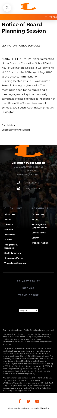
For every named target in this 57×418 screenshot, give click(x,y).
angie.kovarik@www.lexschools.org (24, 369)
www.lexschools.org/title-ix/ (23, 374)
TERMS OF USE (28, 295)
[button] (7, 8)
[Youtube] (37, 401)
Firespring (44, 408)
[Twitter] (28, 401)
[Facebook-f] (20, 401)
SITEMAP (28, 288)
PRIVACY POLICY (28, 281)
